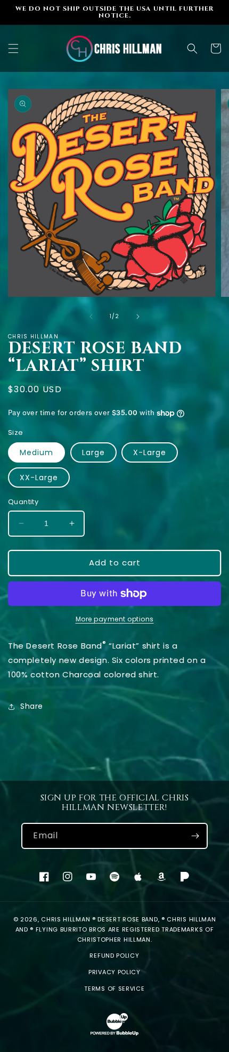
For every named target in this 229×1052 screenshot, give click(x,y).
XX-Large (39, 477)
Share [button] (31, 706)
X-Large (149, 452)
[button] (13, 48)
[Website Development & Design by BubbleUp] (114, 1034)
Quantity (23, 502)
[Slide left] (91, 316)
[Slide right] (138, 316)
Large (93, 452)
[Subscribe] (195, 836)
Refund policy (114, 955)
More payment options (115, 619)
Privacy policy (114, 972)
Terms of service (114, 988)
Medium (36, 452)
